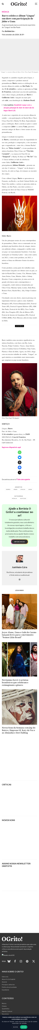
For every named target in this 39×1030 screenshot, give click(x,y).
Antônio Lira (9, 31)
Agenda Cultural (7, 1011)
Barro (8, 489)
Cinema (4, 1006)
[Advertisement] (19, 758)
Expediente (5, 990)
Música (5, 12)
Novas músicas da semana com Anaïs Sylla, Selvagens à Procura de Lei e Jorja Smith (19, 852)
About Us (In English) (8, 979)
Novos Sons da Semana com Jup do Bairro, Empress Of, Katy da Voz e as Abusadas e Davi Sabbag (18, 730)
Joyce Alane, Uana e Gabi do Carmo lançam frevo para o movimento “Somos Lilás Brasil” (19, 635)
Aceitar (23, 1027)
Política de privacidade (9, 987)
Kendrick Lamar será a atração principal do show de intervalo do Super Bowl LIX (19, 108)
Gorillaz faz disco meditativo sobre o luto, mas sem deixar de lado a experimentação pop (26, 801)
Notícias (23, 498)
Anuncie (4, 982)
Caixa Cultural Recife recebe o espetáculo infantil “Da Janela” (23, 332)
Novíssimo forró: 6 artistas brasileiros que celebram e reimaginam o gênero (15, 682)
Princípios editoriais (8, 984)
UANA (30, 489)
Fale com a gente (23, 479)
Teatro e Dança (20, 328)
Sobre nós (5, 976)
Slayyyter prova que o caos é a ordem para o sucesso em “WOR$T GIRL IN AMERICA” (26, 791)
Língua (22, 489)
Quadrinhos (5, 1008)
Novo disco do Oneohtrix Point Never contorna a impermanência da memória (26, 810)
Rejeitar (15, 1027)
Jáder (15, 489)
